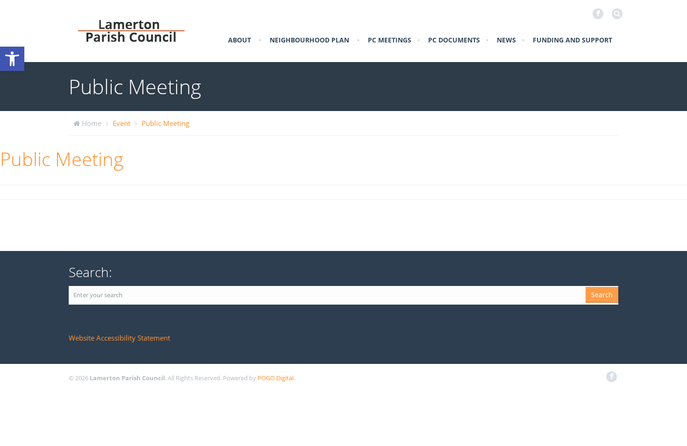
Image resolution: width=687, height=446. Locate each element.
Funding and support (572, 39)
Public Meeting (165, 123)
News (506, 39)
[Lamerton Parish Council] (131, 30)
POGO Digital (275, 378)
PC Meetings (389, 39)
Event (121, 123)
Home (91, 123)
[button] (12, 59)
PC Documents (454, 39)
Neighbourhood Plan (309, 39)
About (239, 39)
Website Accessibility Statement (119, 337)
